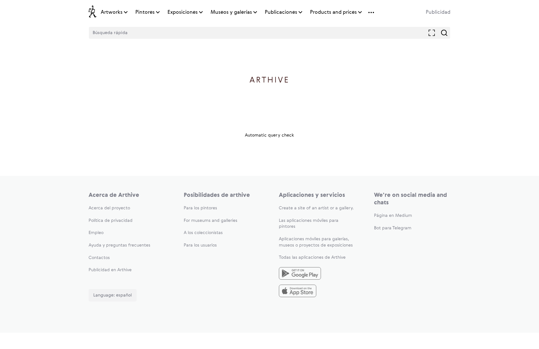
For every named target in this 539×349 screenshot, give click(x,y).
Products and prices (333, 12)
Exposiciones (183, 12)
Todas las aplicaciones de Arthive (312, 257)
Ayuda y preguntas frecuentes (119, 245)
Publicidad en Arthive (110, 270)
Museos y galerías (231, 12)
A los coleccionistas (203, 233)
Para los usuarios (200, 245)
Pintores (145, 12)
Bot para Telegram (392, 228)
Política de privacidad (111, 220)
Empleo (96, 233)
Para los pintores (200, 208)
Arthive (270, 80)
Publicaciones (281, 12)
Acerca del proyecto (109, 208)
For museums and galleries (210, 220)
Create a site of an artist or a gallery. (316, 208)
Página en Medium (393, 215)
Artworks (112, 12)
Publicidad (438, 12)
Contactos (99, 258)
